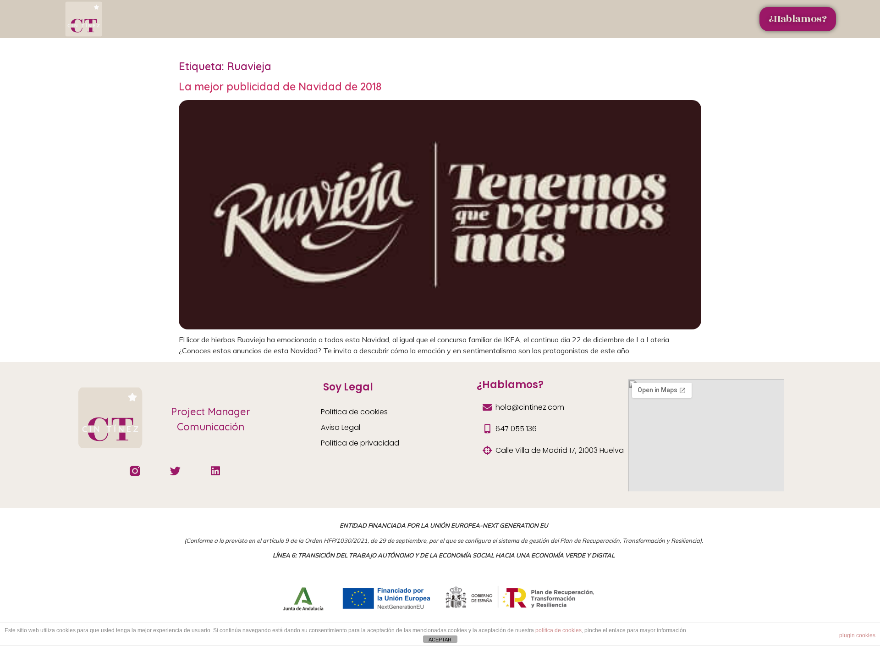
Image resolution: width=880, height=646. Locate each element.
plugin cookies (857, 635)
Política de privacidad (360, 443)
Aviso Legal (340, 427)
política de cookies (558, 630)
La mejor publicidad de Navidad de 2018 (280, 86)
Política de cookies (354, 412)
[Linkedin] (215, 470)
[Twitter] (175, 470)
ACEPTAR (440, 639)
